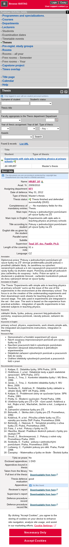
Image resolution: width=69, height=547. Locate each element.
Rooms (7, 50)
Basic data (7, 171)
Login (54, 3)
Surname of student (10, 99)
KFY (31, 189)
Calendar (8, 80)
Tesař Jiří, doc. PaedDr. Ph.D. (44, 243)
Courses (7, 19)
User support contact (55, 6)
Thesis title (6, 108)
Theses (7, 42)
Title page (8, 77)
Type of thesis (46, 124)
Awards (4, 133)
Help (5, 84)
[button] (4, 4)
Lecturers (8, 27)
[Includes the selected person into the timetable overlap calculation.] (42, 181)
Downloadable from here (43, 475)
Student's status (38, 99)
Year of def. (33, 124)
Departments (10, 23)
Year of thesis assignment (13, 124)
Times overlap (11, 69)
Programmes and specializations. (23, 15)
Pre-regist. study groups (17, 46)
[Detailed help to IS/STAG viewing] (66, 92)
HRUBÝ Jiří (34, 181)
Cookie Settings (43, 525)
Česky (63, 3)
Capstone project (13, 65)
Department (51, 116)
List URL (24, 144)
